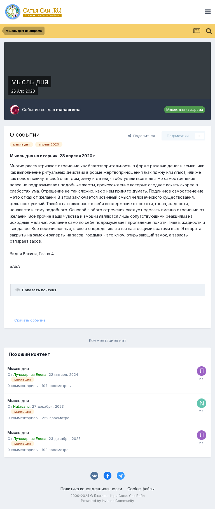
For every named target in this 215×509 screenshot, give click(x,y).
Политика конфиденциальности (91, 488)
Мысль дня (18, 368)
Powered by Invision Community (107, 501)
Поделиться (143, 135)
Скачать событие (30, 320)
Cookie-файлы (141, 488)
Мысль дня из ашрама (184, 109)
